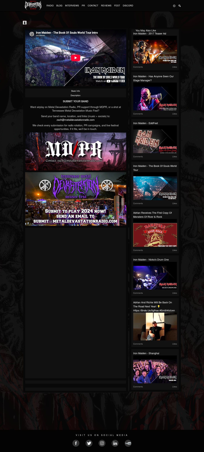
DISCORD (128, 5)
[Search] (179, 5)
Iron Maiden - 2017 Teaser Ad (149, 33)
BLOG (59, 5)
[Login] (174, 5)
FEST (117, 5)
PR (83, 5)
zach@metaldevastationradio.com (76, 119)
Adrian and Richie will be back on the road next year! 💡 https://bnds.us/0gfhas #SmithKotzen (154, 306)
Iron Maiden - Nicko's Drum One (151, 259)
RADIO (50, 5)
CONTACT (93, 5)
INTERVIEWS (72, 5)
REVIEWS (106, 5)
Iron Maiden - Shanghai (146, 353)
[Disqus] (75, 267)
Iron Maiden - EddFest (145, 123)
